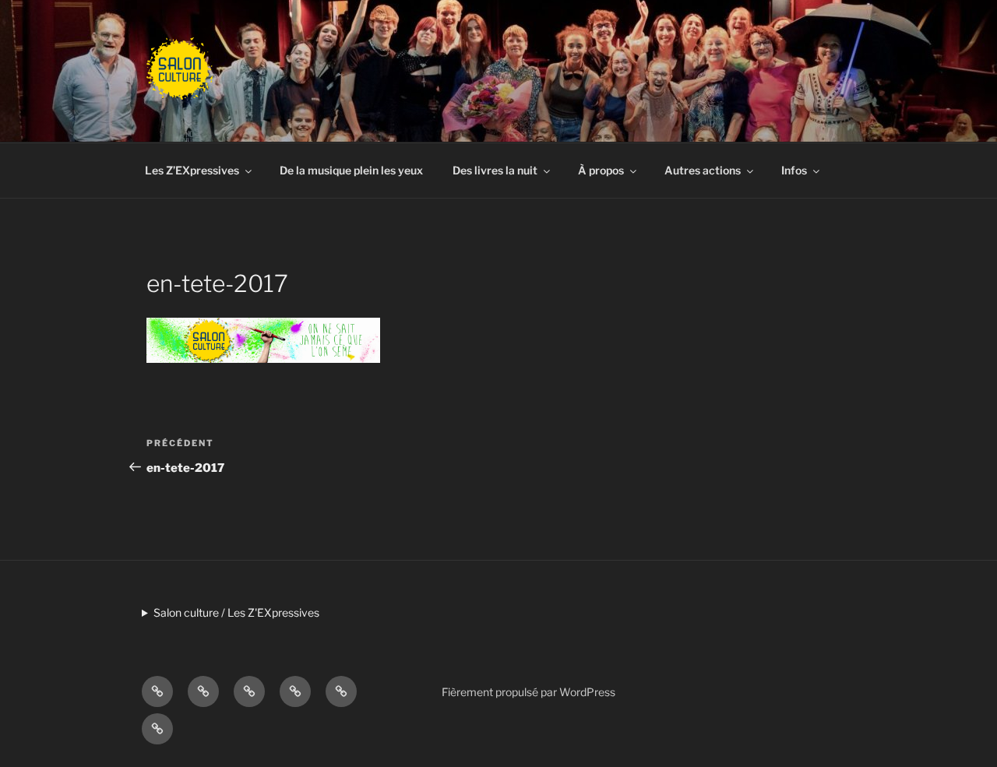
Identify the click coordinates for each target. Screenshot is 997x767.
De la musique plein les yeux (351, 170)
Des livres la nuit (495, 170)
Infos (794, 170)
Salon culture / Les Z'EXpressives (236, 612)
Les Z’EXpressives (192, 170)
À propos (601, 170)
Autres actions (702, 170)
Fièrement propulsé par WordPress (528, 691)
